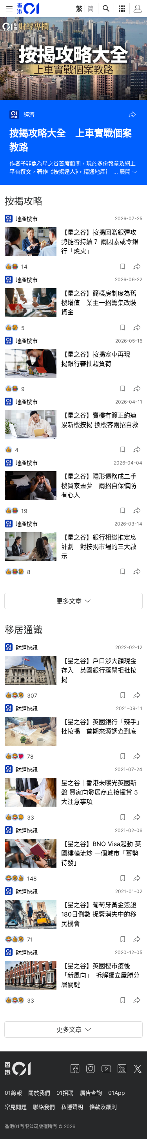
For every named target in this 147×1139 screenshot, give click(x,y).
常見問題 (16, 1106)
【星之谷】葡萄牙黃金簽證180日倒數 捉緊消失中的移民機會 (98, 914)
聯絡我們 (44, 1106)
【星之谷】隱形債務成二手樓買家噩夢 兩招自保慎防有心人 (98, 485)
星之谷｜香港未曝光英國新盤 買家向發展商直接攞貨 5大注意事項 (99, 792)
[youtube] (106, 1068)
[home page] (28, 8)
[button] (132, 114)
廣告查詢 (91, 1092)
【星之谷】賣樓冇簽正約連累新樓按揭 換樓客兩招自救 (99, 420)
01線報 (13, 1092)
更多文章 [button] (69, 601)
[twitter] (137, 1068)
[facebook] (75, 1068)
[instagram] (90, 1068)
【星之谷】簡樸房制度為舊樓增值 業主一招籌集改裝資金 (98, 302)
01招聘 (65, 1092)
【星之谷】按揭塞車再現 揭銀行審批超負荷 (98, 359)
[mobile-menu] (9, 9)
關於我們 (39, 1092)
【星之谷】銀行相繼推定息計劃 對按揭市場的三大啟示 (98, 546)
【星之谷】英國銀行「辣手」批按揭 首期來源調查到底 (100, 726)
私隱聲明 (72, 1106)
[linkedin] (122, 1068)
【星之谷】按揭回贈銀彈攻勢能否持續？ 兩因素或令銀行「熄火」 (99, 241)
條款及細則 (103, 1106)
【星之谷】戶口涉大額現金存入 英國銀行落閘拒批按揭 (98, 670)
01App (116, 1092)
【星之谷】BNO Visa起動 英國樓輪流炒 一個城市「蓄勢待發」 (101, 853)
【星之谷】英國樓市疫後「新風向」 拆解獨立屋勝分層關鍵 (100, 975)
